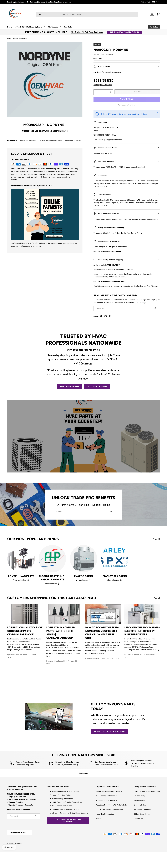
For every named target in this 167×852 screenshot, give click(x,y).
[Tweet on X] (101, 316)
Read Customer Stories (69, 386)
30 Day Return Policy (142, 814)
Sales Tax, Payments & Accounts (147, 791)
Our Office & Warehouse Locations (109, 809)
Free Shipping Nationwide (102, 85)
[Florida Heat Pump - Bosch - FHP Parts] (52, 558)
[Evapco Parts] (83, 558)
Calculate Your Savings (97, 386)
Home (9, 27)
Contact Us (138, 818)
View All (156, 539)
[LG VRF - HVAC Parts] (21, 558)
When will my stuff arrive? (106, 796)
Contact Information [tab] (28, 140)
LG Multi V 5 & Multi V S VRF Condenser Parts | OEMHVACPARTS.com (24, 631)
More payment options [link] (127, 105)
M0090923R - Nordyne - (20, 38)
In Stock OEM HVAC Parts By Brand (28, 27)
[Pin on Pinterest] (110, 316)
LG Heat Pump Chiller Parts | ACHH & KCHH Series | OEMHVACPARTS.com (60, 632)
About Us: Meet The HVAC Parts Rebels (111, 805)
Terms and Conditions (142, 809)
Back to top (83, 773)
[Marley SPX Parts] (114, 558)
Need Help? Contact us (105, 814)
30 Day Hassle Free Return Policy (109, 791)
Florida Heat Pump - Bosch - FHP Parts (52, 578)
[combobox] (87, 14)
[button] (158, 14)
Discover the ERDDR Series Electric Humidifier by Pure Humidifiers (142, 631)
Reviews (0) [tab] (12, 140)
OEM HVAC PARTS (17, 843)
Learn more (67, 2)
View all (157, 598)
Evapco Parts (83, 576)
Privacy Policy (139, 796)
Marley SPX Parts (115, 576)
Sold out (137, 92)
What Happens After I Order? (107, 800)
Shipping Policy (140, 805)
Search (98, 818)
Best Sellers (68, 27)
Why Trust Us (53, 27)
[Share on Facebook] (105, 316)
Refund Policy (139, 800)
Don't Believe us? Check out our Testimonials (68, 820)
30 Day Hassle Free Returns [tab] (51, 140)
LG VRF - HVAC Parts (21, 576)
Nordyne (96, 54)
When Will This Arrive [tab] (73, 140)
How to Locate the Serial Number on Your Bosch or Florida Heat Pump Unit (102, 632)
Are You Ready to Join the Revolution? (109, 731)
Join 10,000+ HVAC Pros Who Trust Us (124, 32)
